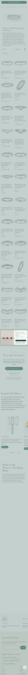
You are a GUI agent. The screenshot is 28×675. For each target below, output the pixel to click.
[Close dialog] (26, 330)
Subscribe (21, 340)
